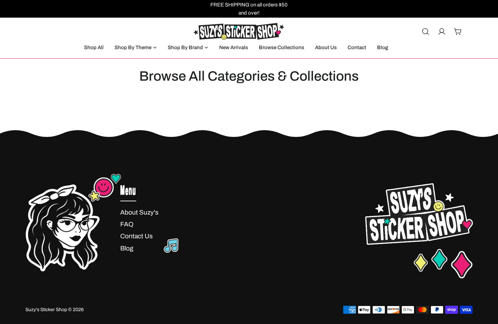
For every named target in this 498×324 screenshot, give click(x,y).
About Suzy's (139, 212)
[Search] (425, 31)
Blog (126, 248)
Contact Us (136, 236)
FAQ (126, 224)
